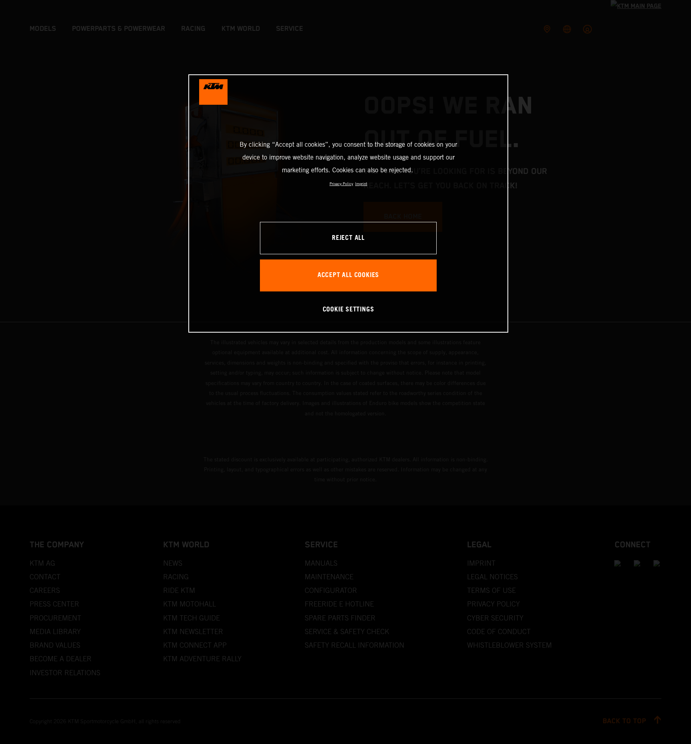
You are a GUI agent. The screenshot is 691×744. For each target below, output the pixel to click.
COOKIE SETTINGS (348, 309)
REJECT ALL (348, 238)
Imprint (361, 184)
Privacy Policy (341, 184)
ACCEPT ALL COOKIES (348, 275)
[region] (348, 203)
